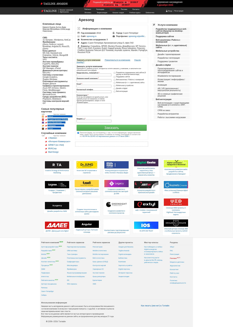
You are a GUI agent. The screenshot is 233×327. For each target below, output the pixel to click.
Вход (170, 11)
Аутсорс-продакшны (49, 284)
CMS (94, 284)
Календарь (100, 9)
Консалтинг (174, 269)
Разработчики (48, 250)
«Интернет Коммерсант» (59, 141)
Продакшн (47, 265)
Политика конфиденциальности (178, 282)
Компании (122, 262)
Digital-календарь (124, 254)
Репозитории (97, 247)
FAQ (171, 251)
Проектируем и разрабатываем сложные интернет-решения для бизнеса (87, 191)
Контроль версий (99, 265)
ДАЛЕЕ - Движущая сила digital (57, 231)
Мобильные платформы (76, 276)
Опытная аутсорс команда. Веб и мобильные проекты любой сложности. (176, 231)
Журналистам (175, 266)
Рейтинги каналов (49, 280)
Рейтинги (87, 9)
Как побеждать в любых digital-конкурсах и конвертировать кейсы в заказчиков (153, 250)
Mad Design (53, 152)
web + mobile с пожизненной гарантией (146, 211)
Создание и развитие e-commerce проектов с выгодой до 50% (116, 191)
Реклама (124, 9)
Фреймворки (72, 269)
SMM (43, 269)
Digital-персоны (124, 269)
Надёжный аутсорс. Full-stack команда (87, 231)
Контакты (136, 9)
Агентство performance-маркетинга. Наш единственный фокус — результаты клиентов (146, 171)
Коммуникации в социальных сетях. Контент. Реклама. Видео (116, 171)
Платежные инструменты (76, 258)
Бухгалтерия (97, 280)
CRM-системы (72, 251)
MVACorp (52, 148)
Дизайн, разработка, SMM (57, 211)
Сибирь (44, 295)
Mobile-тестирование (100, 254)
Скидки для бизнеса (125, 247)
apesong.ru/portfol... (137, 36)
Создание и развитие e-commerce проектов (116, 212)
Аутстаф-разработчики (51, 247)
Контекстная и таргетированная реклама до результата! (116, 231)
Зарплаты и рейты (125, 265)
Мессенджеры (72, 265)
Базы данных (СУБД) (100, 262)
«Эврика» (52, 138)
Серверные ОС (98, 269)
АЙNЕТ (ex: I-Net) (56, 145)
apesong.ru (91, 36)
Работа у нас (174, 273)
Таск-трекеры (72, 254)
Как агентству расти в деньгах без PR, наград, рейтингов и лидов (153, 260)
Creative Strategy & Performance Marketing (57, 171)
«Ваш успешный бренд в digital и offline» (176, 191)
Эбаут (172, 247)
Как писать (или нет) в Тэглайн (155, 306)
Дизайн (45, 258)
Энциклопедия (102, 12)
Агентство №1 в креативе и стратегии (87, 171)
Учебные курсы (134, 12)
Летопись (87, 12)
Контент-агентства (50, 262)
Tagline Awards (123, 251)
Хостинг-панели (98, 273)
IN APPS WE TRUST (146, 231)
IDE (68, 280)
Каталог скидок (118, 12)
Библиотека (150, 12)
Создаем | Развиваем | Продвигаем (57, 191)
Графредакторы (73, 262)
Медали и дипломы (177, 262)
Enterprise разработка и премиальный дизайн (146, 191)
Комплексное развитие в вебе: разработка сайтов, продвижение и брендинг (176, 171)
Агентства (45, 276)
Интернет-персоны (125, 273)
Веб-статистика (98, 258)
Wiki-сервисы (72, 284)
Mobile (45, 254)
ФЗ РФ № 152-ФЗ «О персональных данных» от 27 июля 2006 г (106, 136)
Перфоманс (45, 273)
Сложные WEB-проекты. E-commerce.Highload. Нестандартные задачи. (176, 211)
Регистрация (178, 11)
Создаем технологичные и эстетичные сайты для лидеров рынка (86, 211)
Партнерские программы (76, 247)
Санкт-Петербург (47, 291)
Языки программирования (77, 273)
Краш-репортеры (99, 276)
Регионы (44, 288)
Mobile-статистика (100, 251)
